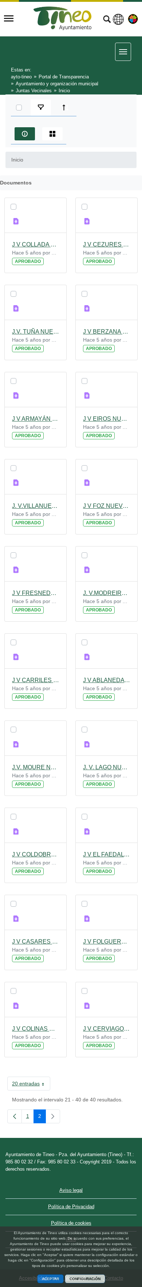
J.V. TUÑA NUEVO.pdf (35, 331)
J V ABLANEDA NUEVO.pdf (106, 680)
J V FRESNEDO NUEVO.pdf (35, 593)
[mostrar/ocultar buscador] (107, 20)
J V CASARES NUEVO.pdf (35, 941)
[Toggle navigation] (8, 19)
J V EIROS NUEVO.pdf (106, 419)
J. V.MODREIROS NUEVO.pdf (106, 593)
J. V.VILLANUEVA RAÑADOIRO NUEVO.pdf (35, 506)
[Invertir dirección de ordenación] (65, 107)
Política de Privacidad (71, 1206)
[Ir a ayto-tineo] (62, 18)
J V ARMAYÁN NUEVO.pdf (35, 419)
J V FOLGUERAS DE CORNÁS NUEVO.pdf (106, 941)
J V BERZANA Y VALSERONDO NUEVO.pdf (106, 331)
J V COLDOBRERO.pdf (35, 854)
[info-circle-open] (25, 133)
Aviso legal (71, 1190)
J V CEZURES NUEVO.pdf (106, 244)
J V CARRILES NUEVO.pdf (35, 680)
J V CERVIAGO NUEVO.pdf (106, 1029)
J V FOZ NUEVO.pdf (106, 506)
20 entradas (31, 1085)
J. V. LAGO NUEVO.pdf (106, 767)
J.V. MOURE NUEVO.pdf (35, 767)
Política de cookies (71, 1223)
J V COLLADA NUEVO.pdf (35, 244)
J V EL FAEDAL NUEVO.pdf (106, 854)
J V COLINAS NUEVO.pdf (35, 1029)
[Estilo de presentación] (52, 133)
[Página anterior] (14, 1116)
